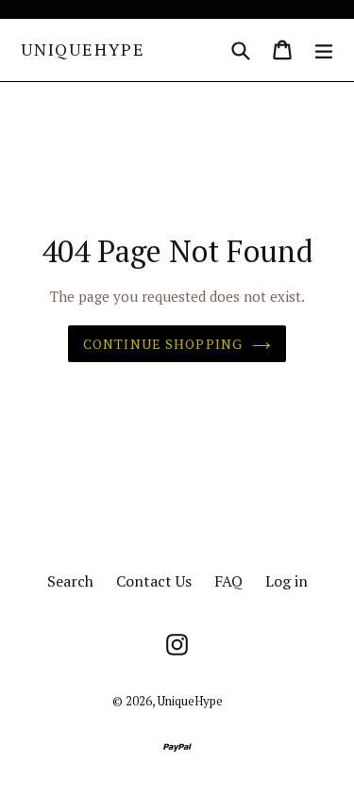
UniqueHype (83, 50)
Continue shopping (163, 344)
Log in (286, 581)
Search (70, 581)
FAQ (228, 581)
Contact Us (154, 581)
